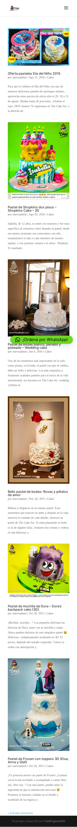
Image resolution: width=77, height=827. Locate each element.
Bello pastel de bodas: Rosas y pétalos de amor (38, 493)
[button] (41, 340)
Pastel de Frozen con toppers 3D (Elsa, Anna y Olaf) (38, 760)
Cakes (50, 77)
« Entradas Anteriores (20, 813)
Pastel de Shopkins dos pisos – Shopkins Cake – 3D (32, 208)
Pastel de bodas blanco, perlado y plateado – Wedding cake (34, 346)
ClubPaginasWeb (54, 821)
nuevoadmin (20, 77)
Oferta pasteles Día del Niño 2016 (34, 73)
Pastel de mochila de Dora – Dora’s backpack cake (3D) (35, 607)
